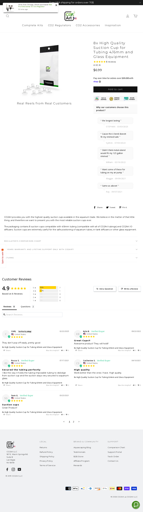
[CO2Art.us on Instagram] (13, 469)
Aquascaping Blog (82, 447)
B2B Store (78, 456)
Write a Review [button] (131, 289)
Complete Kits (32, 25)
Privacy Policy (46, 461)
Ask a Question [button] (106, 289)
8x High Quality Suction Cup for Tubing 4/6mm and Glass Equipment (32, 347)
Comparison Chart (116, 447)
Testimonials (79, 452)
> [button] (79, 421)
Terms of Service (48, 465)
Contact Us (113, 461)
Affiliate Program (82, 461)
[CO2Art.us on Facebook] (7, 469)
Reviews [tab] (7, 306)
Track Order (113, 456)
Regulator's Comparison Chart (22, 241)
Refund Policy (46, 452)
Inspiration (113, 25)
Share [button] (8, 350)
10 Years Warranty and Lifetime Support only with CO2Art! (39, 249)
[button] (62, 350)
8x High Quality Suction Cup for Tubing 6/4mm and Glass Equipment (32, 382)
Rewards (78, 465)
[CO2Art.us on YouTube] (19, 469)
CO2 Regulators (59, 25)
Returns (9, 258)
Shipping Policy (47, 456)
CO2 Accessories (88, 25)
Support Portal (115, 452)
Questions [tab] (25, 306)
